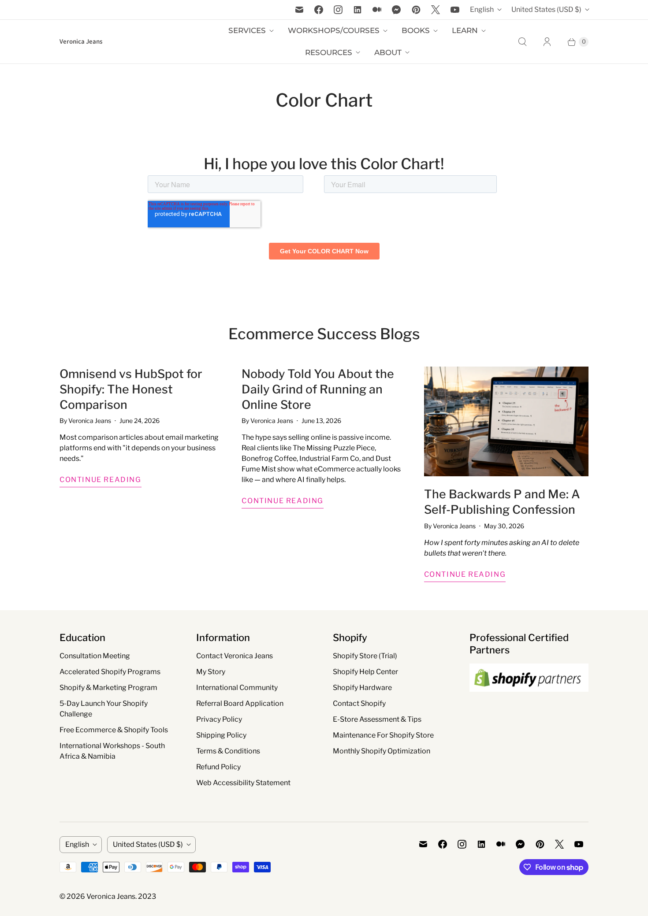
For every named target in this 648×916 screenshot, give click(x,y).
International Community (237, 687)
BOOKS (416, 30)
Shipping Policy (221, 735)
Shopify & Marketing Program (108, 687)
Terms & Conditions (228, 751)
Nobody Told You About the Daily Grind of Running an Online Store (318, 389)
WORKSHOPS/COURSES (334, 30)
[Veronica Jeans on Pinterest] (416, 9)
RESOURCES (328, 52)
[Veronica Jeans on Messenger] (396, 9)
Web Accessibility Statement (243, 783)
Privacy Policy (219, 719)
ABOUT (388, 52)
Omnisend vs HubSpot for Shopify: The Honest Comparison (131, 389)
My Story (210, 672)
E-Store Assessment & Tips (377, 719)
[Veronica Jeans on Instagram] (338, 9)
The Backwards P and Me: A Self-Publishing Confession (502, 502)
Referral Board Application (239, 703)
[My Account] (547, 41)
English (482, 9)
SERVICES (247, 30)
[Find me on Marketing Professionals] (528, 700)
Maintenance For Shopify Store (383, 735)
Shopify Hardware (362, 687)
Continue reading (101, 479)
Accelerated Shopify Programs (110, 672)
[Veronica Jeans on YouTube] (455, 9)
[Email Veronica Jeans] (299, 9)
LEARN (465, 30)
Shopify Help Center (365, 672)
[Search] (522, 41)
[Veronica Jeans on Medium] (377, 9)
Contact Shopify (359, 703)
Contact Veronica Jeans (234, 656)
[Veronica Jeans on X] (435, 9)
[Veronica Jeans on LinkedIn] (357, 9)
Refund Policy (218, 767)
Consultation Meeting (95, 656)
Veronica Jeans (110, 896)
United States (546, 9)
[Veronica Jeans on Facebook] (318, 9)
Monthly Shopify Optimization (381, 751)
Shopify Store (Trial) (365, 656)
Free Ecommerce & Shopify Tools (114, 730)
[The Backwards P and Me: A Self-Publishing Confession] (506, 421)
